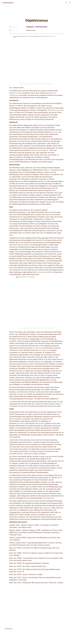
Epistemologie (55, 110)
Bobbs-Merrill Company (26, 328)
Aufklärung (46, 508)
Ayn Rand (18, 93)
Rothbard (41, 423)
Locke (55, 132)
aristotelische (36, 150)
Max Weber (23, 468)
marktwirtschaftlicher (45, 272)
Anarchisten (21, 423)
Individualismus (44, 350)
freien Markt (47, 498)
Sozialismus (37, 348)
